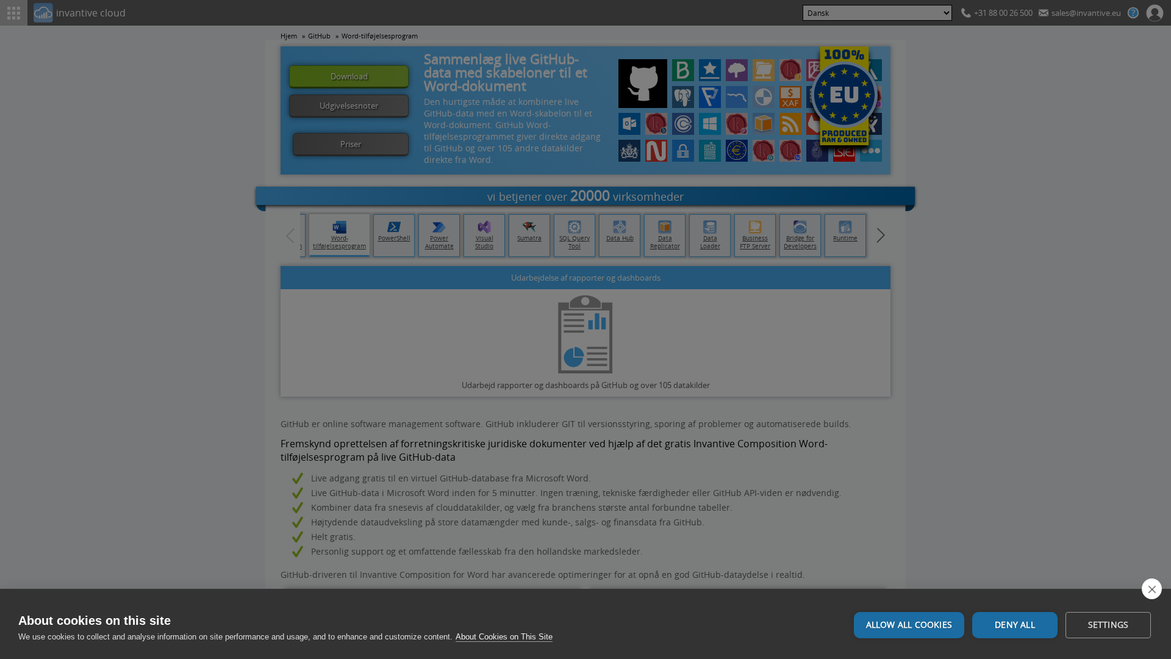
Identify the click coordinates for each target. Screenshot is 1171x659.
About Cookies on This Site (504, 636)
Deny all (1015, 624)
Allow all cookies (909, 624)
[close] (1152, 588)
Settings (1108, 624)
